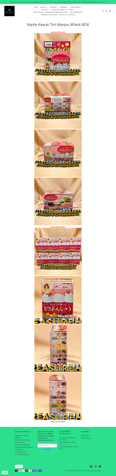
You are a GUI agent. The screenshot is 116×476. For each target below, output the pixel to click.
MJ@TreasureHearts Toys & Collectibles (80, 470)
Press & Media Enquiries (22, 440)
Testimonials (19, 449)
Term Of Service (86, 438)
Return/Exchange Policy (22, 445)
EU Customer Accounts (22, 454)
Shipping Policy (20, 442)
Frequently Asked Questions (24, 447)
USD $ (18, 466)
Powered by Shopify (96, 470)
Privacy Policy (85, 435)
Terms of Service (20, 452)
